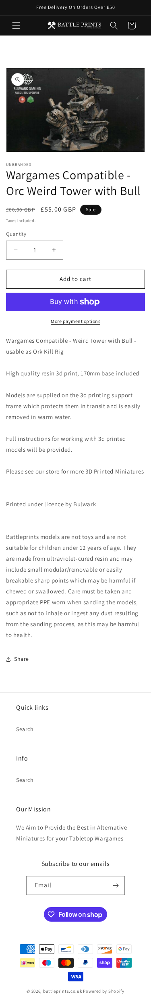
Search (25, 729)
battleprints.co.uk (62, 991)
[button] (16, 25)
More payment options (75, 321)
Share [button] (21, 658)
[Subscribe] (115, 885)
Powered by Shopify (103, 991)
